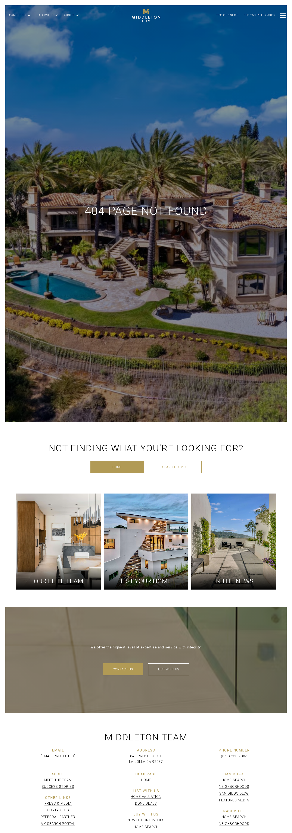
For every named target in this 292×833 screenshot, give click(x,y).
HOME (146, 780)
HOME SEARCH (146, 827)
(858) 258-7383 (234, 756)
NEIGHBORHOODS (234, 787)
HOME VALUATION (146, 797)
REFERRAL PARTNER (58, 817)
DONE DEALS (146, 803)
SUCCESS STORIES (58, 787)
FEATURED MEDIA (234, 800)
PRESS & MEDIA (58, 803)
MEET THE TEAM (58, 780)
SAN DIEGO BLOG (234, 793)
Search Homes (174, 467)
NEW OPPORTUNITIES (146, 820)
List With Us (168, 669)
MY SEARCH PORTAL (58, 824)
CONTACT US (58, 810)
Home (117, 467)
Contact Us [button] (123, 669)
